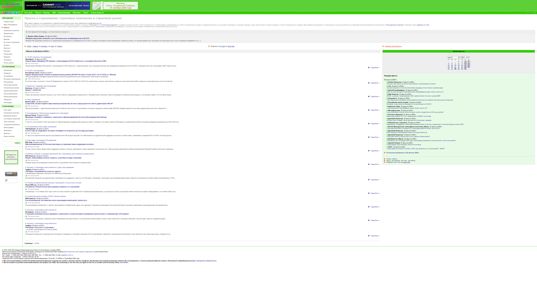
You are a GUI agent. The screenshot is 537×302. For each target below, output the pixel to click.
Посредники (8, 82)
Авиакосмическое (11, 91)
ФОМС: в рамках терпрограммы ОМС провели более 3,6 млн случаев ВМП (413, 96)
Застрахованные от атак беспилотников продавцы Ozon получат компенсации (415, 88)
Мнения (7, 39)
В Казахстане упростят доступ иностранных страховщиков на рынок (411, 84)
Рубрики (7, 57)
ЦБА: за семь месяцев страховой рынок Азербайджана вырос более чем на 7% (415, 92)
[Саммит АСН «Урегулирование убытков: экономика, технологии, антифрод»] (57, 9)
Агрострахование (10, 94)
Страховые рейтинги (12, 124)
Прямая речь (9, 33)
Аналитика (8, 70)
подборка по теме (423, 25)
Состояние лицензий (12, 119)
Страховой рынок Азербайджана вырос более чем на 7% (407, 108)
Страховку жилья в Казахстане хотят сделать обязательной (408, 136)
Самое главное (391, 159)
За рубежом (8, 76)
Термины (7, 73)
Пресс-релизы (9, 136)
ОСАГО (30, 57)
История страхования (12, 79)
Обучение (77, 13)
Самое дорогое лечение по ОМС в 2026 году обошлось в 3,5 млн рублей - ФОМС (416, 148)
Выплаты (36, 57)
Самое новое (9, 22)
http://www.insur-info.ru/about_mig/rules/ (78, 252)
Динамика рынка (10, 116)
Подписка (7, 99)
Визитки (7, 133)
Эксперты (7, 60)
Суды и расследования (65, 167)
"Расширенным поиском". (395, 25)
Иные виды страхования (47, 127)
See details (124, 262)
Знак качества (9, 121)
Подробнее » (375, 67)
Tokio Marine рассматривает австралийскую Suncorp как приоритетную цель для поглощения (420, 100)
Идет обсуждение (10, 24)
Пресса (6, 27)
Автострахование (10, 85)
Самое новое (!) (97, 13)
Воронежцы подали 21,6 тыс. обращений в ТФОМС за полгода (409, 116)
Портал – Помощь (42, 13)
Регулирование (46, 57)
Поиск (85, 13)
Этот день (28, 13)
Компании (8, 130)
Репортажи (8, 54)
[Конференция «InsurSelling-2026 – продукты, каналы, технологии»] (115, 9)
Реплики (7, 51)
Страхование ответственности (45, 167)
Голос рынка (9, 63)
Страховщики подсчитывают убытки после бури (404, 144)
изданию (397, 160)
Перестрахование (10, 96)
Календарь (8, 102)
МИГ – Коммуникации (61, 13)
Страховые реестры (11, 113)
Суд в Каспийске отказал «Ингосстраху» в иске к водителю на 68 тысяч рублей (415, 112)
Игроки (63, 196)
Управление (36, 99)
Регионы (38, 154)
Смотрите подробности (206, 261)
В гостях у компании (12, 42)
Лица (29, 99)
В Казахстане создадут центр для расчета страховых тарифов (409, 120)
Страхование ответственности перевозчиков (78, 154)
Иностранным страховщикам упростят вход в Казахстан (407, 132)
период (412, 160)
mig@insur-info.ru (67, 255)
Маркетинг (31, 86)
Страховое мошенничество (51, 154)
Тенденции (39, 86)
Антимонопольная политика (44, 183)
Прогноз (7, 48)
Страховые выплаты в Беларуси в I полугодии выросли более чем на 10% (413, 128)
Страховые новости (11, 30)
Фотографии (9, 127)
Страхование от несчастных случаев (68, 183)
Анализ (6, 45)
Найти (388, 160)
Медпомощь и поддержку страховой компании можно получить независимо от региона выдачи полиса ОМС (425, 124)
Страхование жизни (11, 88)
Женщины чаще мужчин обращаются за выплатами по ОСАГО (409, 104)
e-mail (398, 162)
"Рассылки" (93, 25)
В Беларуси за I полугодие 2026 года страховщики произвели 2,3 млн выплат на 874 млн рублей (421, 140)
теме (405, 160)
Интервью (8, 36)
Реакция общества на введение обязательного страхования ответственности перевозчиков (58, 162)
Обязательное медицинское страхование (53, 113)
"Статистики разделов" (109, 25)
